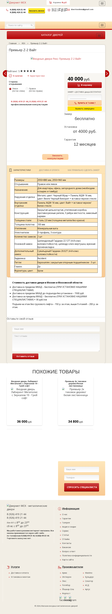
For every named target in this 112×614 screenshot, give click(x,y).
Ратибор (66, 585)
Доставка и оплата (49, 170)
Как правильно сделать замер (83, 170)
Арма (64, 572)
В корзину (86, 85)
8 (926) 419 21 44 (18, 10)
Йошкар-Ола (68, 589)
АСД (87, 585)
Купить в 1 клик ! (86, 103)
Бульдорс (89, 577)
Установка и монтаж (20, 577)
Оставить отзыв (25, 356)
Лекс (64, 581)
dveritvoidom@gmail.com (82, 9)
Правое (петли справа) (36, 90)
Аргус (87, 589)
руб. (60, 2)
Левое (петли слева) (18, 90)
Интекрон (66, 577)
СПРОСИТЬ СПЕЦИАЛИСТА (82, 487)
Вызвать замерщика (59, 16)
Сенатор (89, 581)
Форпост (66, 593)
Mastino (88, 572)
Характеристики (22, 170)
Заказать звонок (36, 11)
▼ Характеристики (36, 75)
